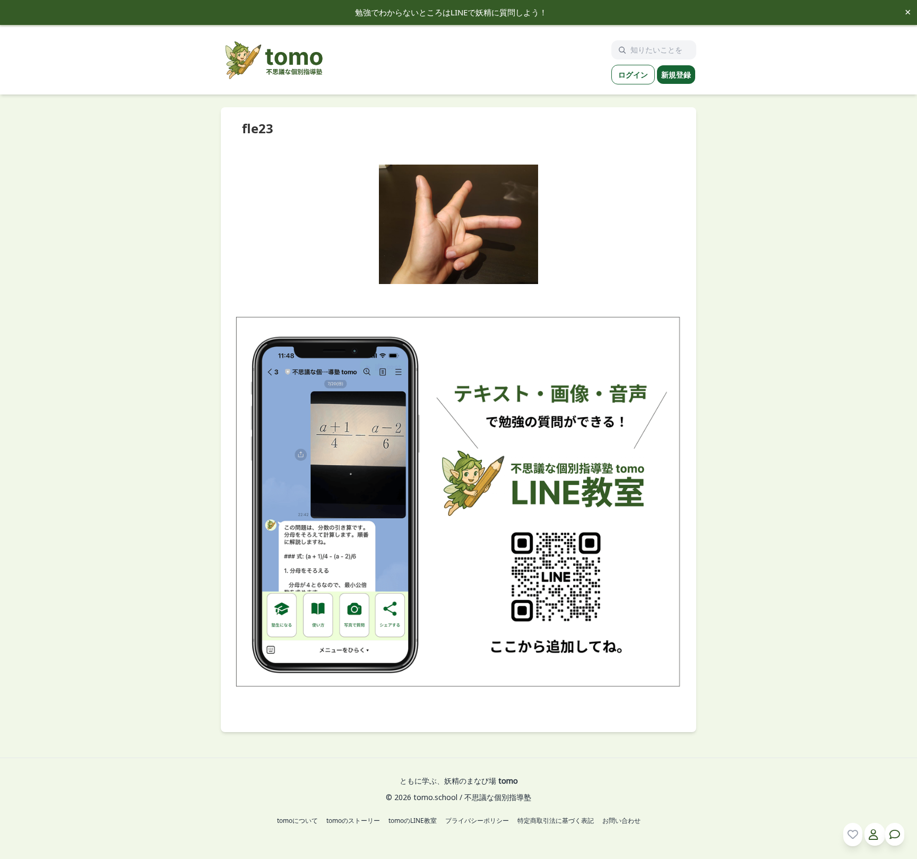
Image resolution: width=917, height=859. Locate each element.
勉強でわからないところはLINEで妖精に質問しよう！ (451, 12)
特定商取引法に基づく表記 (555, 821)
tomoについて (297, 821)
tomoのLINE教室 (412, 821)
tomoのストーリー (353, 821)
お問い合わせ (621, 821)
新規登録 (676, 75)
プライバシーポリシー (477, 821)
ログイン (633, 75)
